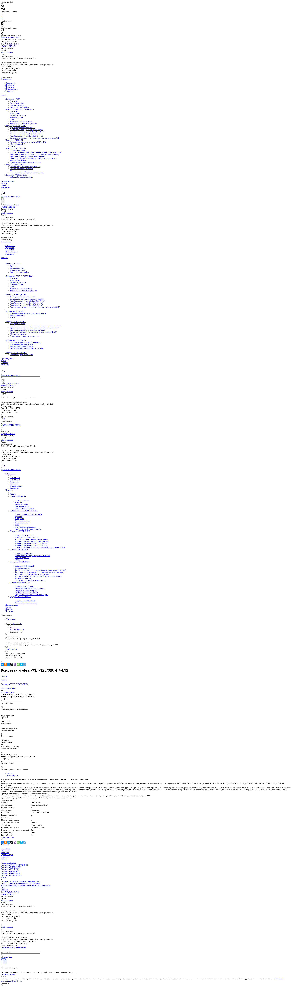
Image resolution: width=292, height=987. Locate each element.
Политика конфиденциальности (13, 947)
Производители (7, 181)
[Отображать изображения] (2, 23)
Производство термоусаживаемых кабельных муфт (21, 881)
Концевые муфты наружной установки (25, 167)
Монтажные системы (18, 160)
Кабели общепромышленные (21, 177)
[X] (11, 664)
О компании (6, 79)
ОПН (12, 119)
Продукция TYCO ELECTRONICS (19, 109)
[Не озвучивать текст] (2, 33)
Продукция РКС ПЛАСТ (15, 148)
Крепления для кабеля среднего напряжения (27, 156)
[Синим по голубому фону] (1, 19)
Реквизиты (9, 91)
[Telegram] (24, 664)
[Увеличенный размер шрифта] (3, 9)
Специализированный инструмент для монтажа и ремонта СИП (35, 138)
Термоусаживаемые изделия (21, 122)
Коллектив (9, 87)
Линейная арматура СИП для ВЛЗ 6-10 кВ (26, 134)
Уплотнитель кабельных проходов (23, 124)
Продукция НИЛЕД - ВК (15, 126)
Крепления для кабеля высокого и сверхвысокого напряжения (34, 154)
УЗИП (12, 146)
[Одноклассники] (5, 664)
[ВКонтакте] (2, 664)
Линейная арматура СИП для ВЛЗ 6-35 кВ (26, 136)
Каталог (4, 95)
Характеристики (11, 775)
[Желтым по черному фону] (1, 16)
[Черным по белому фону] (1, 14)
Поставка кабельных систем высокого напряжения (20, 883)
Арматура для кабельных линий (22, 128)
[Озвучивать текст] (2, 31)
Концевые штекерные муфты (21, 169)
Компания (5, 844)
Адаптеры (14, 101)
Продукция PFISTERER (15, 165)
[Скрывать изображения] (2, 26)
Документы (9, 85)
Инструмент (15, 113)
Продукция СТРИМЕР (14, 140)
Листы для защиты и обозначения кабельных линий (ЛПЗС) (33, 158)
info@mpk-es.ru (7, 52)
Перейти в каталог (8, 974)
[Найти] (3, 201)
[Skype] (21, 664)
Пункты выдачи (11, 89)
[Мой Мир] (8, 664)
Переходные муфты (17, 105)
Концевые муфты (17, 103)
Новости (4, 185)
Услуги (4, 183)
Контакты (5, 187)
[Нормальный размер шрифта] (2, 6)
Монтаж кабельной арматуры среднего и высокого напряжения (25, 885)
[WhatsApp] (18, 664)
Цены (3, 888)
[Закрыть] (2, 985)
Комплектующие (16, 117)
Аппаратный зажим (17, 150)
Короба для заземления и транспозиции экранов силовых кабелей (35, 152)
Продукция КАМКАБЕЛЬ (15, 175)
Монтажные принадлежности (21, 171)
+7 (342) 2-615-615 (11, 44)
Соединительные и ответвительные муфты (27, 173)
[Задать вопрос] (1, 705)
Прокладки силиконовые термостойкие (25, 163)
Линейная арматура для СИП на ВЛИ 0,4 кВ (27, 132)
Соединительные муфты (19, 107)
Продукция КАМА (13, 99)
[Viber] (15, 664)
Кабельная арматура (18, 115)
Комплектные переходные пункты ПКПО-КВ (28, 142)
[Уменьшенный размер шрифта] (2, 4)
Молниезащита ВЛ (17, 144)
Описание (9, 773)
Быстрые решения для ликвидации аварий (26, 130)
